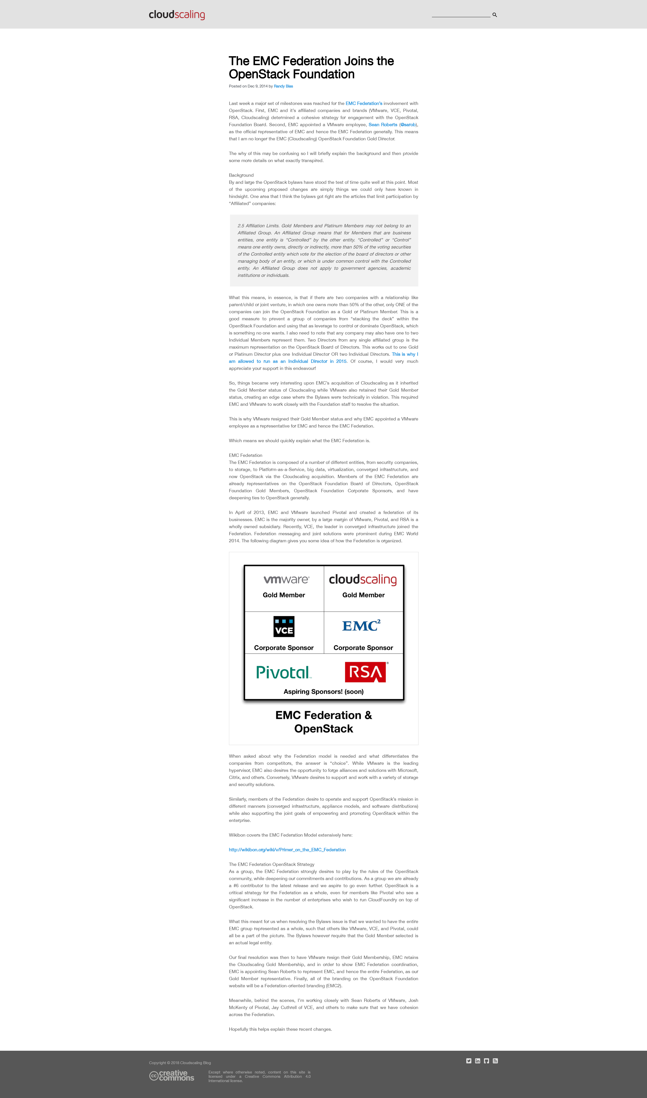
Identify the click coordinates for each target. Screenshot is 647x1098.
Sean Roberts (383, 124)
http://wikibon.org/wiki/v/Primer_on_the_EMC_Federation (287, 849)
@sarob (408, 124)
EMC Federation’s (364, 103)
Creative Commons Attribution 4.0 (278, 1076)
